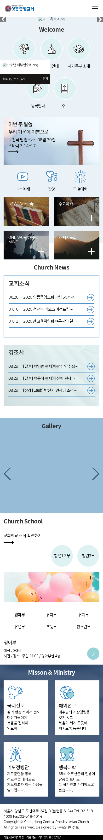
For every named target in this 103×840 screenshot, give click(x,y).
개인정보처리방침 (14, 837)
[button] (7, 473)
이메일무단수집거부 (49, 837)
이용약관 (31, 837)
